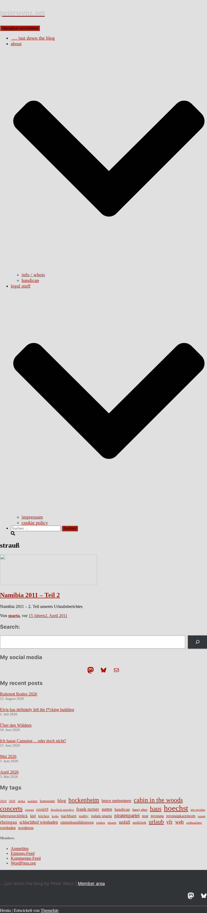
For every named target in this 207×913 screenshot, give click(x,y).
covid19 (42, 809)
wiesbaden (8, 827)
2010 (3, 801)
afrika (21, 801)
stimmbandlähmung (77, 822)
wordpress (25, 828)
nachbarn (69, 815)
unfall (124, 822)
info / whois (33, 274)
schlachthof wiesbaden (38, 822)
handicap (30, 280)
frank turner (87, 809)
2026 (12, 801)
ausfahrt (32, 801)
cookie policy (35, 522)
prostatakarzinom (180, 816)
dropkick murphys (62, 809)
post (145, 816)
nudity (84, 816)
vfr (169, 822)
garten (107, 809)
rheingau (8, 822)
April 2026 (9, 772)
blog (61, 800)
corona (29, 809)
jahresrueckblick (14, 816)
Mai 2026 (8, 756)
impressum (32, 517)
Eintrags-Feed (22, 853)
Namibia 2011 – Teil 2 (30, 595)
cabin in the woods (158, 799)
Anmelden (20, 848)
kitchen (43, 816)
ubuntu (112, 822)
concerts (11, 808)
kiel (33, 816)
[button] (109, 269)
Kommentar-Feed (26, 858)
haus (155, 808)
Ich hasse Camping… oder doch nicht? (33, 741)
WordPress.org (23, 863)
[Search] (197, 642)
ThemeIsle (49, 910)
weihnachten (194, 822)
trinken (100, 822)
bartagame (47, 801)
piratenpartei (127, 815)
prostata (157, 816)
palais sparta (101, 816)
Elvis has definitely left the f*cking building (37, 709)
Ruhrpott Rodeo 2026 (18, 694)
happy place (139, 809)
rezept (201, 816)
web (179, 822)
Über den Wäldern (16, 725)
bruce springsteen (116, 800)
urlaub (156, 821)
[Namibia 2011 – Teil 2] (48, 583)
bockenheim (83, 800)
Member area (91, 883)
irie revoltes (198, 809)
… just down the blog (33, 38)
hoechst (176, 808)
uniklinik (139, 822)
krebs (55, 816)
